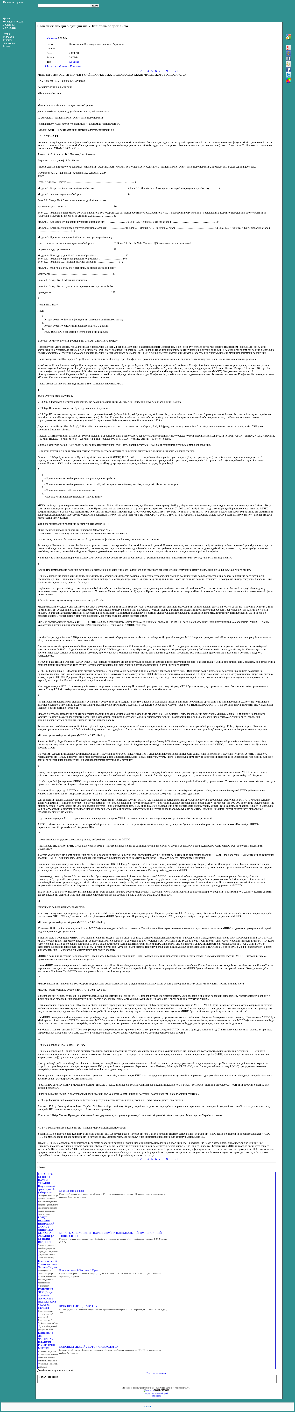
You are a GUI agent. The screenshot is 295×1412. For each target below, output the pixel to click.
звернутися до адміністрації (156, 1393)
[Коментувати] (288, 80)
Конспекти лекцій (13, 21)
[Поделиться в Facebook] (288, 69)
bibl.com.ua (50, 66)
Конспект (74, 62)
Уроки (6, 18)
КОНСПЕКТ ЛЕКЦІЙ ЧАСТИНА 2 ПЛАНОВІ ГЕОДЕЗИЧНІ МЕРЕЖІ (46, 1340)
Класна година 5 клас (71, 1190)
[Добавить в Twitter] (288, 75)
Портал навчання (156, 1373)
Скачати (52, 38)
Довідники (9, 24)
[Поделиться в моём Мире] (288, 53)
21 (176, 71)
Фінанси (7, 39)
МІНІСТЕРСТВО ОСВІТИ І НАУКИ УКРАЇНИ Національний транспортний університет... (48, 1183)
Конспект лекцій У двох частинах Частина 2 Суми (48, 1264)
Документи (9, 27)
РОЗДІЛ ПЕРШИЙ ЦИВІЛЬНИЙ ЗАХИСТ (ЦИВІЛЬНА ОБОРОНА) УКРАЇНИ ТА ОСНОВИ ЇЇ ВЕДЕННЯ (46, 1229)
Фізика (63, 66)
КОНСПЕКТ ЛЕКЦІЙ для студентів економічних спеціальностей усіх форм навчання (47, 1298)
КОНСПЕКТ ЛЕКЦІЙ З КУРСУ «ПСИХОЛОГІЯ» (89, 1346)
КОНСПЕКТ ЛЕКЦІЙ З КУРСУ (78, 1306)
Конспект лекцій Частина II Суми (79, 1270)
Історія (6, 33)
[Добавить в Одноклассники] (288, 64)
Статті (147, 1406)
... (171, 71)
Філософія (8, 36)
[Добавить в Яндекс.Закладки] (288, 47)
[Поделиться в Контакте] (288, 58)
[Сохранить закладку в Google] (288, 37)
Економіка (9, 43)
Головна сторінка (13, 2)
